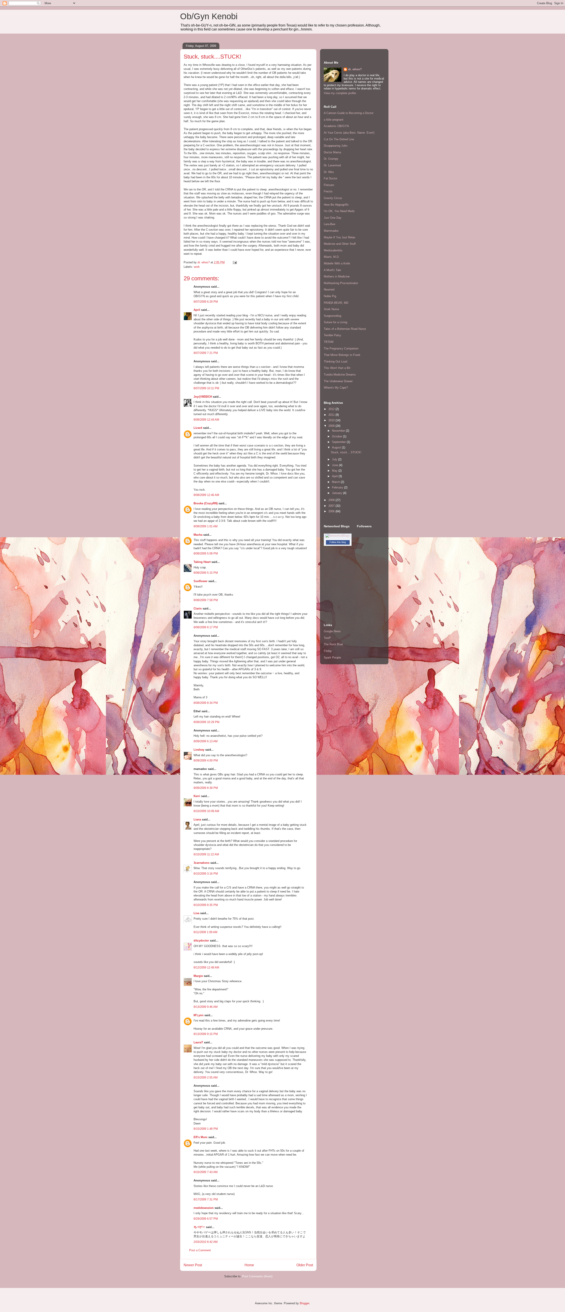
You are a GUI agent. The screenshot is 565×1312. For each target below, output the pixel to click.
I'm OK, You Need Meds (339, 211)
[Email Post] (234, 262)
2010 (331, 420)
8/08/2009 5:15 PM (206, 572)
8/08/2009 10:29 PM (206, 722)
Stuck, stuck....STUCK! (346, 452)
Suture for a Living (335, 322)
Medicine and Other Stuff (340, 243)
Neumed (329, 289)
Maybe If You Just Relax (339, 237)
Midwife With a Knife (337, 263)
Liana (197, 819)
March (336, 482)
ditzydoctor (201, 940)
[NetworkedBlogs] (338, 535)
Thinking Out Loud (335, 361)
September (339, 442)
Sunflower (200, 581)
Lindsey (199, 749)
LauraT (198, 1042)
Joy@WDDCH (203, 396)
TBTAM (328, 342)
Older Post (304, 1265)
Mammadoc (331, 230)
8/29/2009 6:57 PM (206, 1218)
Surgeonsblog (332, 315)
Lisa (196, 913)
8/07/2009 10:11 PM (206, 388)
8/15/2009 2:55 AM (206, 1077)
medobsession (204, 1207)
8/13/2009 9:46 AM (206, 1006)
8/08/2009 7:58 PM (206, 600)
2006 (331, 511)
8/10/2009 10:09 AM (206, 811)
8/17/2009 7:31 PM (206, 1199)
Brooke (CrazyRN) (206, 503)
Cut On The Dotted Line (339, 139)
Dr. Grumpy (331, 158)
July (335, 459)
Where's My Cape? (336, 387)
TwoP (327, 638)
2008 (331, 500)
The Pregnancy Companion (341, 348)
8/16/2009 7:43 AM (206, 1172)
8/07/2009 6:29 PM (206, 301)
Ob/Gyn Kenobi (208, 16)
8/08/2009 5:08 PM (206, 553)
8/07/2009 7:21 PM (206, 353)
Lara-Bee (329, 224)
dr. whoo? (355, 69)
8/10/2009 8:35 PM (206, 905)
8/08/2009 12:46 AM (206, 495)
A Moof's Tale (332, 270)
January (337, 493)
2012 (331, 409)
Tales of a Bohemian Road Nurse (345, 328)
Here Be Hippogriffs (336, 204)
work (197, 266)
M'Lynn (198, 1015)
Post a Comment (200, 1250)
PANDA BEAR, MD (336, 302)
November (339, 430)
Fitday (328, 651)
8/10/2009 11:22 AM (206, 854)
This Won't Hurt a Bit (337, 368)
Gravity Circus (333, 198)
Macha (198, 534)
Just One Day (332, 217)
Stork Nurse (331, 309)
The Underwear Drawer (338, 381)
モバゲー (199, 1227)
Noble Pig (330, 296)
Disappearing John (335, 145)
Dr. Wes (329, 172)
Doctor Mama (332, 152)
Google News (332, 631)
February (338, 487)
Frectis (328, 191)
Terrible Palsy (332, 335)
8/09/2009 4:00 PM (206, 760)
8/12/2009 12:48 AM (206, 967)
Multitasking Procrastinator (341, 283)
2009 (331, 425)
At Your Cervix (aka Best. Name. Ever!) (349, 132)
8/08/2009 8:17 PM (206, 627)
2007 (331, 505)
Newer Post (193, 1265)
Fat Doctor (330, 178)
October (337, 436)
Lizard (198, 427)
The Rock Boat (333, 644)
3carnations (201, 862)
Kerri (197, 796)
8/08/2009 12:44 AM (206, 419)
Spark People (332, 657)
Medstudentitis (333, 250)
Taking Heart (202, 562)
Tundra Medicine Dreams (340, 374)
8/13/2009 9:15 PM (206, 1034)
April (197, 309)
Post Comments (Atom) (257, 1276)
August (337, 447)
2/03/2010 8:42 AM (206, 1242)
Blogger (304, 1303)
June (335, 465)
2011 (331, 414)
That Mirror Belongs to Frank (342, 355)
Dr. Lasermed (332, 165)
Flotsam (329, 185)
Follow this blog (338, 542)
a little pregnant (333, 119)
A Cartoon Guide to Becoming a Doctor (348, 113)
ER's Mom (200, 1137)
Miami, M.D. (331, 256)
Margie (198, 976)
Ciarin (198, 608)
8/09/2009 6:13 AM (206, 741)
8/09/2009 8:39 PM (206, 788)
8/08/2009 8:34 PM (206, 702)
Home (249, 1265)
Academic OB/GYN (336, 126)
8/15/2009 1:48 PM (206, 1128)
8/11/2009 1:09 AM (205, 932)
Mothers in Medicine (337, 276)
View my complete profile (340, 93)
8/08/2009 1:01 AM (206, 526)
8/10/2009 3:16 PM (206, 873)
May (335, 470)
